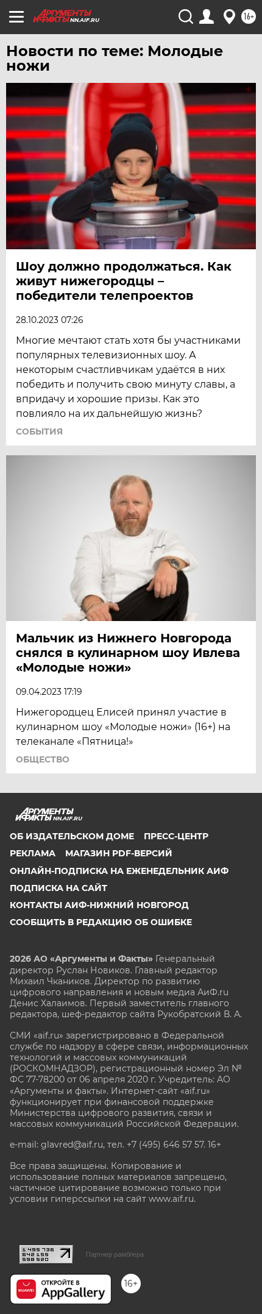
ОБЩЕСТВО (42, 759)
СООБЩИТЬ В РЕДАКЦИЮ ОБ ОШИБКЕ (101, 922)
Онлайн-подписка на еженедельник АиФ (119, 870)
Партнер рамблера (115, 1254)
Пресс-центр (176, 836)
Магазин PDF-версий (118, 853)
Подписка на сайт (58, 888)
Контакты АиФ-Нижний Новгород (99, 905)
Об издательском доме (72, 836)
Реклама (32, 853)
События (39, 431)
